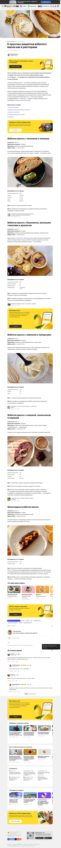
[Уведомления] (53, 6)
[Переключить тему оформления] (55, 6)
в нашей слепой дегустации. (23, 100)
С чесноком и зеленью (12, 107)
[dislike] (16, 661)
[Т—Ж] (11, 6)
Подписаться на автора (15, 620)
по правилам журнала (28, 645)
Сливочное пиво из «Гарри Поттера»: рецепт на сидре (22, 499)
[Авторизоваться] (58, 6)
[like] (13, 661)
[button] (59, 0)
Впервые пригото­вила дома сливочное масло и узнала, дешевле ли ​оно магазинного (22, 214)
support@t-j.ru (15, 833)
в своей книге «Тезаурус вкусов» (24, 238)
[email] (8, 839)
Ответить (9, 661)
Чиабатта (38, 594)
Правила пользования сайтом (28, 845)
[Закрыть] (60, 645)
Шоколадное (10, 116)
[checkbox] (3, 6)
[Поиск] (51, 6)
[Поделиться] (19, 50)
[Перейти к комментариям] (10, 775)
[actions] (19, 661)
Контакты (30, 844)
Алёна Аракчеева (17, 631)
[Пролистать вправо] (53, 589)
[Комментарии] (41, 760)
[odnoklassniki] (20, 839)
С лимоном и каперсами (13, 112)
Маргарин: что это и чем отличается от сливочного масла (24, 407)
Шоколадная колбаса (27, 594)
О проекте (25, 844)
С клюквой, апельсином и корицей (15, 114)
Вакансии (9, 844)
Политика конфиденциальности (14, 845)
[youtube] (18, 839)
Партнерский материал (42, 799)
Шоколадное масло (12, 594)
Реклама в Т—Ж (36, 844)
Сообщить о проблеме (17, 844)
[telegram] (11, 839)
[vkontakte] (13, 839)
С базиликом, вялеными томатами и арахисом (18, 109)
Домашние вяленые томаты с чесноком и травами (23, 303)
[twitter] (16, 839)
